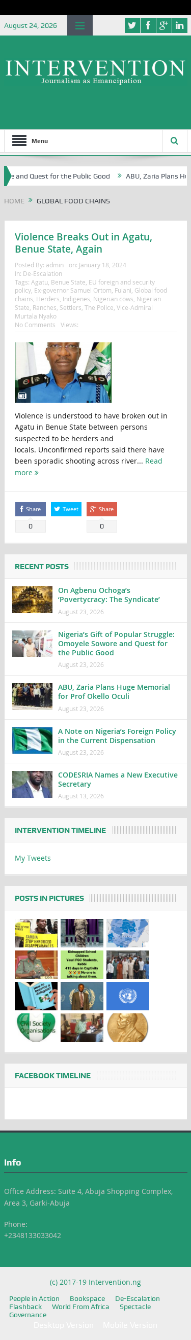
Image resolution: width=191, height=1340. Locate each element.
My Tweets (33, 858)
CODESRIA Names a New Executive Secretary (118, 779)
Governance (27, 1315)
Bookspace (87, 1298)
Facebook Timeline (53, 1075)
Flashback (25, 1306)
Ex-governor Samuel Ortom (73, 290)
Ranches (45, 307)
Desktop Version (64, 1325)
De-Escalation (42, 273)
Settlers (70, 307)
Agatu (39, 282)
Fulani (123, 290)
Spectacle (135, 1306)
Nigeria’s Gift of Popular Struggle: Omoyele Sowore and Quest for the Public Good (116, 643)
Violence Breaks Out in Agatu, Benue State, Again (83, 243)
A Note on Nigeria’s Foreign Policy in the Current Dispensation (117, 735)
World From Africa (81, 1306)
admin (55, 265)
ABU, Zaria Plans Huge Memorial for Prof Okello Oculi (114, 691)
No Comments (35, 325)
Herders (48, 299)
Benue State (68, 282)
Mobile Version (130, 1325)
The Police (99, 307)
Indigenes (76, 299)
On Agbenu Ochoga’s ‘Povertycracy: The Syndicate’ (109, 594)
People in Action (34, 1298)
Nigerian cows (113, 299)
